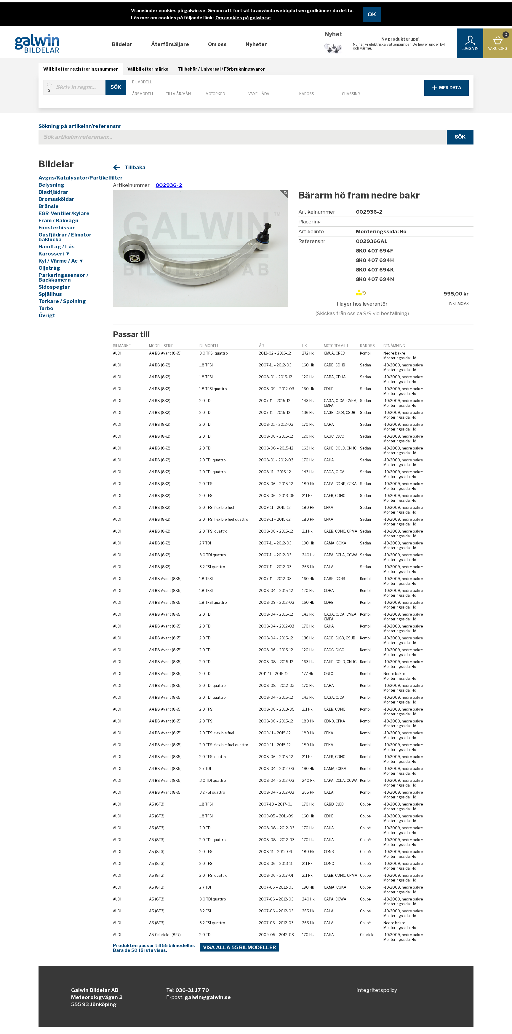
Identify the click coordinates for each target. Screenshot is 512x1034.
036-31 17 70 (192, 990)
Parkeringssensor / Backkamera (63, 277)
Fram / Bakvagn (59, 220)
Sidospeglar (54, 287)
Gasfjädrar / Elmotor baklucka (65, 237)
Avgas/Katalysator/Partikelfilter (70, 178)
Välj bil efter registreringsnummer (80, 69)
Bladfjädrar (53, 192)
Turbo (46, 308)
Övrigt (47, 315)
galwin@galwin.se (208, 997)
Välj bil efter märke (147, 69)
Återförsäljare (170, 44)
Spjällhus (50, 294)
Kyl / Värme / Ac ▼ (61, 261)
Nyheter (256, 44)
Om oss (217, 44)
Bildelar (122, 44)
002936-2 (169, 185)
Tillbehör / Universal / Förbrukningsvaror (221, 69)
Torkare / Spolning (62, 301)
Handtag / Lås (57, 247)
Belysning (51, 185)
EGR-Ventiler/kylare (64, 213)
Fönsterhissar (57, 228)
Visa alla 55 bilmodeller (239, 947)
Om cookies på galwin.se (243, 17)
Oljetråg (49, 268)
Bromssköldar (56, 199)
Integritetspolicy (376, 990)
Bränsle (49, 206)
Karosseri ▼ (54, 254)
